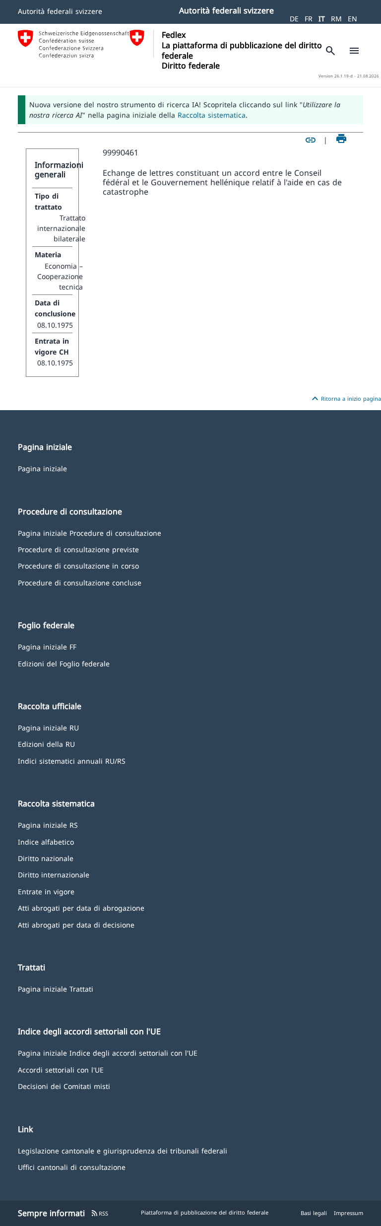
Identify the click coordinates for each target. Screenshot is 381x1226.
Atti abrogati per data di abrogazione (81, 907)
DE (294, 18)
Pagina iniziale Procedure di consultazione (89, 532)
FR (309, 18)
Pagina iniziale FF (47, 646)
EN (352, 18)
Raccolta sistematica (212, 115)
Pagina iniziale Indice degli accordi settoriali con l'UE (107, 1052)
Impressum (348, 1213)
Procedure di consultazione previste (78, 549)
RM (336, 18)
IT (321, 18)
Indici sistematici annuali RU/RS (72, 760)
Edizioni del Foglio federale (64, 663)
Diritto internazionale (53, 874)
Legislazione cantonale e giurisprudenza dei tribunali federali (122, 1150)
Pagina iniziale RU (48, 727)
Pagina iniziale (42, 468)
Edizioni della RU (46, 743)
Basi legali (314, 1213)
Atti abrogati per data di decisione (76, 924)
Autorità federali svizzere (60, 11)
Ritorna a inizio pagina (345, 399)
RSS (99, 1213)
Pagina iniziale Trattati (55, 988)
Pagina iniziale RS (48, 824)
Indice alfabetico (46, 841)
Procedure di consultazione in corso (78, 565)
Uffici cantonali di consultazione (72, 1166)
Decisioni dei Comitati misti (64, 1086)
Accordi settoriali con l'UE (61, 1069)
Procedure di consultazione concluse (79, 582)
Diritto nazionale (45, 858)
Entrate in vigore (46, 891)
